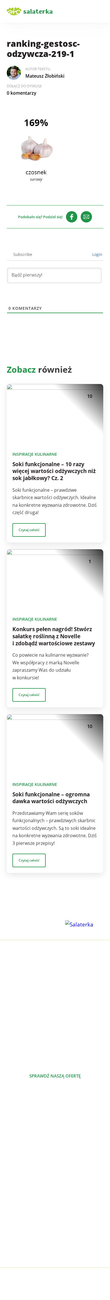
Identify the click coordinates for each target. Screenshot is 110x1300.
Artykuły (15, 1208)
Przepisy (16, 1217)
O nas (13, 1199)
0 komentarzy (21, 93)
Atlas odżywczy (22, 1168)
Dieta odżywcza (23, 1158)
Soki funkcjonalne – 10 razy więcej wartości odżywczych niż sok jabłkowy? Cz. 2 (54, 471)
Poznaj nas (55, 1096)
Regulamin (18, 1254)
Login (96, 254)
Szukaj (84, 11)
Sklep (12, 1226)
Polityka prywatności (28, 1245)
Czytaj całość (29, 529)
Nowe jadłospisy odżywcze (34, 1140)
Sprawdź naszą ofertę (55, 1076)
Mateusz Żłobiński (44, 76)
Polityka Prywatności (77, 1280)
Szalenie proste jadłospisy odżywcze (45, 1131)
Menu (99, 11)
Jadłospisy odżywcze (28, 1149)
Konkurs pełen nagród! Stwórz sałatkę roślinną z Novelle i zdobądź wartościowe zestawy (53, 636)
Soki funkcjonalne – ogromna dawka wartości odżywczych (51, 798)
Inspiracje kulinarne (34, 454)
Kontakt (15, 1236)
